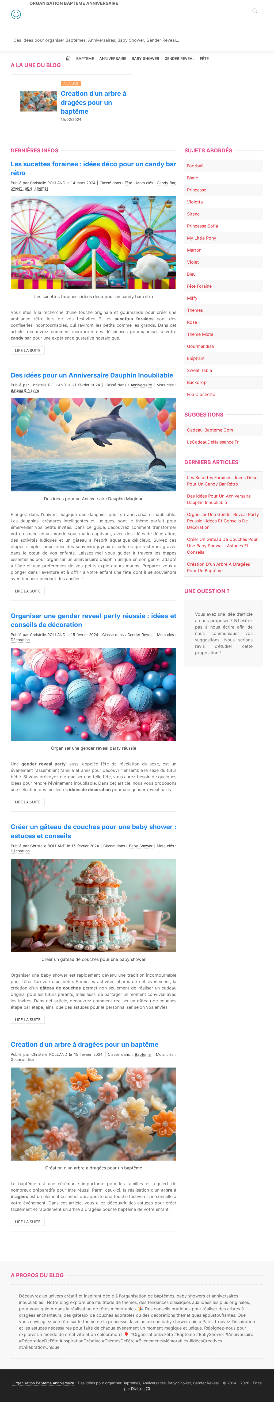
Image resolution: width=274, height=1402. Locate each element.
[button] (254, 10)
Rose (192, 322)
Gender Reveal (180, 58)
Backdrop (197, 382)
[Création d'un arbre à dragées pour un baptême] (38, 100)
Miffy (192, 298)
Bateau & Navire (25, 390)
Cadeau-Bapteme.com (210, 430)
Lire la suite (27, 350)
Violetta (195, 202)
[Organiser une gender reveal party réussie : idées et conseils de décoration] (93, 694)
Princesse (196, 189)
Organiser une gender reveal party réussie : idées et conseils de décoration (223, 521)
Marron (194, 250)
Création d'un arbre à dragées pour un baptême (93, 102)
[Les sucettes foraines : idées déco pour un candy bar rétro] (93, 242)
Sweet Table (21, 188)
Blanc (192, 177)
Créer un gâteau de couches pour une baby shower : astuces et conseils (222, 546)
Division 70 (140, 1388)
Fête (204, 58)
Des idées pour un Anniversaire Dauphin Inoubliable (92, 375)
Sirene (193, 214)
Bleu (191, 274)
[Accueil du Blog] (68, 58)
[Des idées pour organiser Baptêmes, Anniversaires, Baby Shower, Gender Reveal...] (16, 14)
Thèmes (41, 188)
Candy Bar (166, 182)
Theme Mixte (200, 334)
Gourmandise (22, 1059)
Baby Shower (145, 58)
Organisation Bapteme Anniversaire (73, 3)
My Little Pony (201, 238)
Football (195, 165)
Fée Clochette (201, 394)
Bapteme (85, 58)
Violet (193, 262)
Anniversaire (112, 58)
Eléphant (196, 358)
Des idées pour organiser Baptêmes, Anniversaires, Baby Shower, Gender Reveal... (96, 40)
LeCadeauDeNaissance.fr (213, 442)
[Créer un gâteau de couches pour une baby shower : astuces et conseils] (93, 905)
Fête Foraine (199, 286)
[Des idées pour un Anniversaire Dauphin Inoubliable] (93, 444)
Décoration (20, 639)
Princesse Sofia (202, 226)
